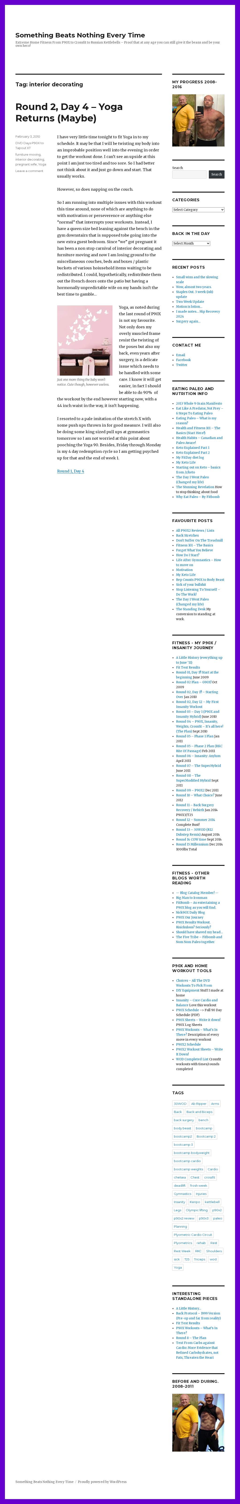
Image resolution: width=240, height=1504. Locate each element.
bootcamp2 (183, 1136)
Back (178, 1112)
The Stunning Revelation (195, 487)
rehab (201, 1243)
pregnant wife (26, 164)
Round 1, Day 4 (70, 471)
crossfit (209, 1177)
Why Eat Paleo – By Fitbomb (198, 497)
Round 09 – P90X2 (190, 790)
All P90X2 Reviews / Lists (195, 531)
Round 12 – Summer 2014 (195, 820)
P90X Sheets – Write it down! (198, 1020)
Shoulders (214, 1251)
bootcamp (204, 1128)
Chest (195, 1177)
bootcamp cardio (187, 1161)
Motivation (184, 570)
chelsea (180, 1177)
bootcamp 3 (183, 1144)
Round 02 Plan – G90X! (193, 682)
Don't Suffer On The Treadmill (199, 540)
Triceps (199, 1259)
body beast (182, 1128)
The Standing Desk (191, 609)
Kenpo (195, 1202)
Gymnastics (182, 1194)
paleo (217, 1218)
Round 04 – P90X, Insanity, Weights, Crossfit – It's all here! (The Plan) (199, 726)
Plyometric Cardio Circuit (193, 1235)
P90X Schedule (187, 1010)
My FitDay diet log (190, 458)
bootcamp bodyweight (192, 1153)
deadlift (180, 1185)
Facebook (183, 360)
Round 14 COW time (191, 840)
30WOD (180, 1103)
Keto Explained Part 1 (192, 448)
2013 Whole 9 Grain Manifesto (199, 404)
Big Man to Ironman (191, 898)
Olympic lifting (197, 1210)
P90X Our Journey (189, 917)
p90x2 (217, 1210)
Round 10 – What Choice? (195, 795)
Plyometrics (183, 1243)
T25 (186, 1259)
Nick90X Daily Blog (190, 913)
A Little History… (188, 1308)
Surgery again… (188, 321)
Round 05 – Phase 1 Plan (195, 736)
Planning (180, 1226)
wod (213, 1259)
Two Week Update (190, 302)
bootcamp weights (188, 1169)
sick (177, 1259)
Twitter (182, 365)
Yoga (42, 164)
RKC (198, 1251)
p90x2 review (184, 1218)
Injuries (201, 1194)
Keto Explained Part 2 (193, 453)
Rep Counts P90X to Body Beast (200, 580)
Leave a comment (29, 171)
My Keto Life (186, 463)
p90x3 (204, 1218)
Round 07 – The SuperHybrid (198, 766)
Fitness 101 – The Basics (194, 545)
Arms (215, 1103)
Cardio (213, 1169)
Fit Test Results (188, 668)
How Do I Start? (187, 555)
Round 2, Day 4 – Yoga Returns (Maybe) (69, 112)
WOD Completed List (192, 1059)
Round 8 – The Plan (191, 1338)
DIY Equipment (187, 990)
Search (177, 168)
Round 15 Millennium (192, 844)
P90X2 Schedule (188, 1045)
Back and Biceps (199, 1112)
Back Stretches (187, 536)
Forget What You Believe (194, 550)
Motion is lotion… (189, 307)
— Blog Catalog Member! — (197, 893)
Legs (177, 1210)
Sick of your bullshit (191, 585)
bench (203, 1120)
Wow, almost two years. (194, 287)
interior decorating (29, 159)
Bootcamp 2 (206, 1136)
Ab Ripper (198, 1103)
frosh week (198, 1185)
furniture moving (28, 154)
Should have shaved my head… (199, 932)
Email (180, 355)
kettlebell (212, 1202)
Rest (213, 1243)
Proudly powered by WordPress (102, 1482)
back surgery (184, 1120)
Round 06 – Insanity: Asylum (198, 756)
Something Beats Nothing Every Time (80, 35)
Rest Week (182, 1251)
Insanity (179, 1202)
